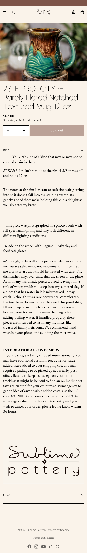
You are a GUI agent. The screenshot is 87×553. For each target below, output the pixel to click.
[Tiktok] (50, 546)
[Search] (13, 12)
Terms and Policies (43, 538)
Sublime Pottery (36, 530)
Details (8, 150)
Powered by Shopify (57, 530)
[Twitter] (57, 546)
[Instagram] (36, 546)
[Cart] (82, 12)
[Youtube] (43, 546)
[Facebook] (29, 546)
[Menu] (4, 12)
